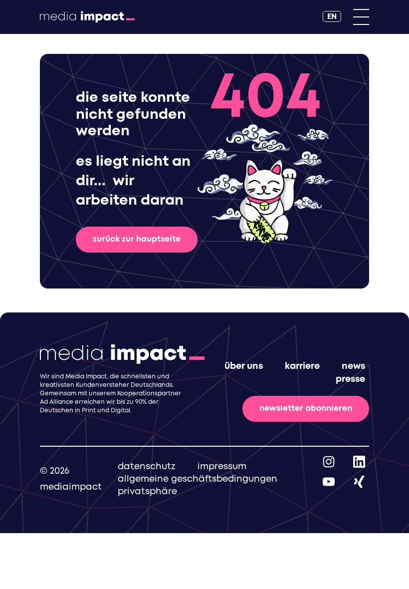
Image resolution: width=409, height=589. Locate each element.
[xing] (359, 481)
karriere (302, 366)
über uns (243, 366)
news (353, 366)
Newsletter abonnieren (305, 408)
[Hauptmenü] (361, 17)
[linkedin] (359, 461)
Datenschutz (147, 467)
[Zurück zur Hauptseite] (87, 17)
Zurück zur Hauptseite (137, 239)
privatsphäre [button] (147, 492)
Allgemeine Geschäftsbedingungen (197, 479)
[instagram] (329, 461)
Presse (350, 379)
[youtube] (329, 481)
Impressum (222, 467)
